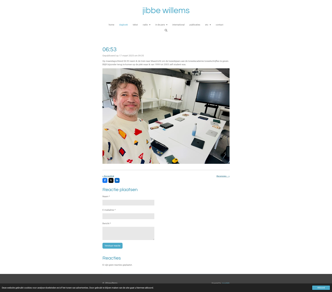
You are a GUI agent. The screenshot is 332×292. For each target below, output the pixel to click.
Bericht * (106, 223)
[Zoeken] (166, 30)
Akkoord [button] (321, 288)
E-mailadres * (109, 210)
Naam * (106, 196)
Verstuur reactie (112, 245)
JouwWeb (226, 283)
